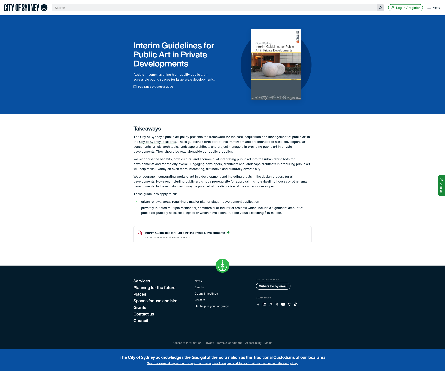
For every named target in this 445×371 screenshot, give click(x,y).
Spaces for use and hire (155, 301)
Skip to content (8, 3)
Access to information (187, 343)
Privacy (209, 343)
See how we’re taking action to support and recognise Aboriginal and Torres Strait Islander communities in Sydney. (222, 363)
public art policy (177, 137)
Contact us (144, 314)
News (198, 281)
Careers (200, 300)
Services (142, 281)
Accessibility (253, 343)
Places (140, 294)
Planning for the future (155, 287)
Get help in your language (212, 306)
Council (141, 320)
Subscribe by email (273, 286)
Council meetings (206, 293)
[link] (25, 7)
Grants (140, 307)
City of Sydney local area (157, 141)
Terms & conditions (229, 343)
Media (268, 343)
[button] (441, 185)
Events (199, 287)
